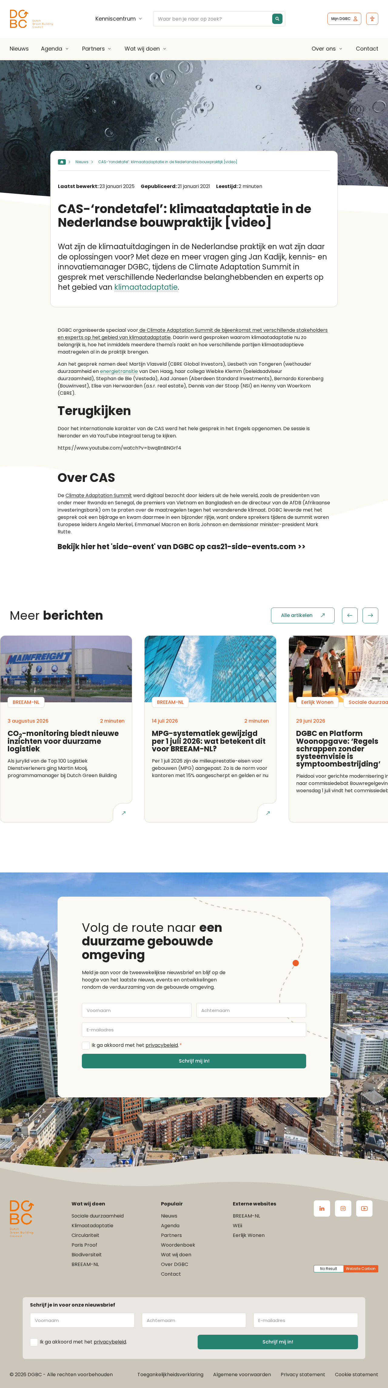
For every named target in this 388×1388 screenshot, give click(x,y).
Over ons (324, 48)
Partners (93, 48)
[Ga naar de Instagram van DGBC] (343, 1208)
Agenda (51, 48)
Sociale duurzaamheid (98, 1215)
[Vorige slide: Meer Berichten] (350, 615)
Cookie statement (356, 1374)
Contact (367, 48)
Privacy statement (303, 1374)
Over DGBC (174, 1264)
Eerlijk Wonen (249, 1235)
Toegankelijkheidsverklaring (170, 1374)
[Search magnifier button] (277, 19)
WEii (237, 1225)
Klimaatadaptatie (92, 1225)
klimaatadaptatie (146, 287)
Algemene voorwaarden (242, 1374)
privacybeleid (162, 1045)
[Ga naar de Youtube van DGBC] (364, 1208)
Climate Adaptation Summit (98, 495)
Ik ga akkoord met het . (137, 1045)
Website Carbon (361, 1268)
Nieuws (19, 48)
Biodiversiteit (87, 1254)
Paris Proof (84, 1244)
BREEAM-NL (85, 1264)
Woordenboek (178, 1244)
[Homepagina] (62, 162)
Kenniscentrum (115, 18)
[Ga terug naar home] (31, 19)
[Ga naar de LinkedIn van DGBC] (322, 1208)
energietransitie (119, 371)
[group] (360, 615)
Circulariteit (85, 1235)
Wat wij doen (142, 48)
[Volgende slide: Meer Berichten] (370, 615)
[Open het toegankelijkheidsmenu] (372, 19)
